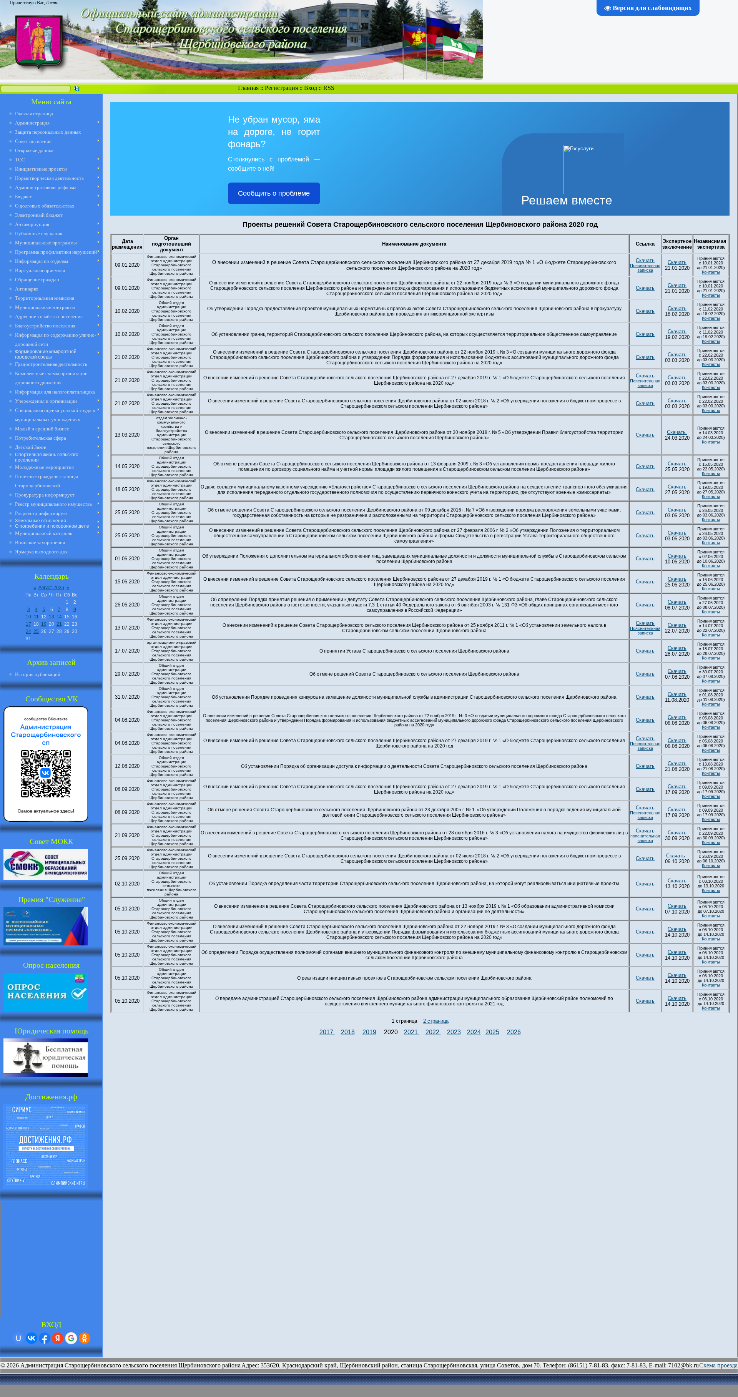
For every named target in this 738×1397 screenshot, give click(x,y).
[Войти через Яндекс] (57, 1338)
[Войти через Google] (71, 1338)
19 (44, 624)
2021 (411, 1032)
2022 (433, 1032)
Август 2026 (51, 587)
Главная (248, 88)
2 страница (436, 1021)
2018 (348, 1032)
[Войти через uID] (18, 1338)
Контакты (711, 272)
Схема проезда (718, 1365)
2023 (454, 1032)
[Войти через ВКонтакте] (31, 1338)
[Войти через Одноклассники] (84, 1338)
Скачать (645, 260)
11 (36, 617)
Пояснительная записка (645, 267)
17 (28, 624)
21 (59, 624)
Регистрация (281, 88)
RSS (328, 88)
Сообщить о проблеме (274, 193)
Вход (310, 88)
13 (51, 617)
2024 (474, 1032)
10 (28, 617)
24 (28, 631)
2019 (369, 1032)
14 (59, 617)
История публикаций (37, 674)
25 (36, 631)
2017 (327, 1032)
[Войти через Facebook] (44, 1338)
